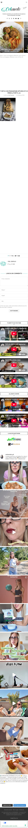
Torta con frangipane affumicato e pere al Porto (14, 55)
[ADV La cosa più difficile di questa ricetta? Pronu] (14, 618)
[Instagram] (11, 18)
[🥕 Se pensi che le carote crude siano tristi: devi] (14, 475)
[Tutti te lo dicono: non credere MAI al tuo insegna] (14, 589)
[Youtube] (15, 18)
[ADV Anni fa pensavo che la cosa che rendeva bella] (14, 760)
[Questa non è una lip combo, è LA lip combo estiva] (14, 532)
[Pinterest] (13, 18)
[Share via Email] (19, 256)
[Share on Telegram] (15, 256)
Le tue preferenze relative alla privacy (15, 822)
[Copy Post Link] (17, 256)
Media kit (21, 809)
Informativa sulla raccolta (9, 826)
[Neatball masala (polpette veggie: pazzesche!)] (11, 37)
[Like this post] (9, 256)
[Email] (18, 18)
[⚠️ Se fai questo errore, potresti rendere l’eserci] (14, 732)
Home (1, 55)
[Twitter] (9, 18)
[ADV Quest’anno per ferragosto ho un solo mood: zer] (14, 646)
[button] (2, 37)
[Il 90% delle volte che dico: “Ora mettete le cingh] (14, 675)
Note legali (15, 809)
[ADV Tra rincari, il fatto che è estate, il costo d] (14, 703)
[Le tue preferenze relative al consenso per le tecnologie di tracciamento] (25, 825)
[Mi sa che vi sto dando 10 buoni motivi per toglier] (14, 504)
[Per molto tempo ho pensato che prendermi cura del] (14, 561)
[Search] (26, 2)
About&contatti (8, 809)
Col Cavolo (11, 95)
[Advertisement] (14, 74)
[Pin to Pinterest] (12, 256)
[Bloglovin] (20, 18)
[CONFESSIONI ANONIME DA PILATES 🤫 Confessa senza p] (14, 789)
